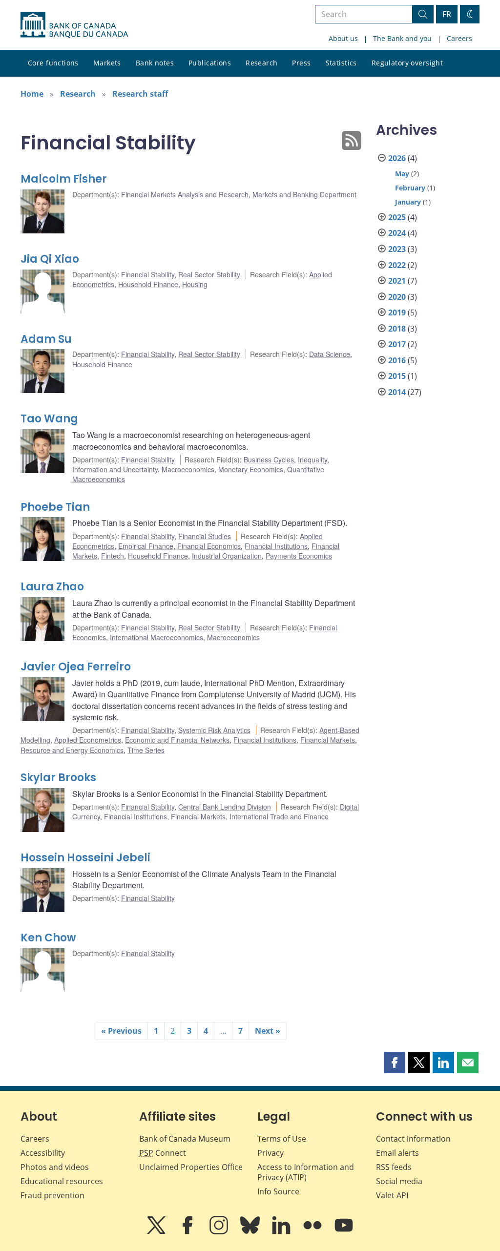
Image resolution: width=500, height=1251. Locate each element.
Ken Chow (48, 937)
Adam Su (46, 339)
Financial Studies (204, 536)
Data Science (329, 354)
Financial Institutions (276, 546)
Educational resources (62, 1181)
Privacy (270, 1152)
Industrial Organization (227, 556)
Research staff (140, 93)
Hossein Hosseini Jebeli (85, 857)
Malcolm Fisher (64, 179)
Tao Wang (49, 418)
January (408, 202)
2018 (397, 328)
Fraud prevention (52, 1195)
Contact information (413, 1138)
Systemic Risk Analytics (214, 730)
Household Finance (148, 284)
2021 (397, 280)
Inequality (312, 459)
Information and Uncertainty (115, 469)
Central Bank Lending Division (224, 807)
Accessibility (43, 1152)
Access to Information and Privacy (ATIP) (305, 1172)
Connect (162, 1152)
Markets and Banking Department (304, 194)
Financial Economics (209, 546)
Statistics (341, 62)
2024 (397, 233)
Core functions (53, 62)
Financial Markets (327, 740)
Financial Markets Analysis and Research (185, 194)
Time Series (146, 750)
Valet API (392, 1195)
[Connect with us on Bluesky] (251, 1232)
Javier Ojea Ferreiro (76, 666)
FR (446, 14)
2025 (397, 217)
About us (343, 38)
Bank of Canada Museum (184, 1138)
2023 (397, 249)
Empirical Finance (145, 546)
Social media (399, 1181)
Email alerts (397, 1152)
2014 (397, 392)
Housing (195, 284)
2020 (397, 297)
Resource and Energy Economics (72, 750)
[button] (394, 1062)
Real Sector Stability (209, 274)
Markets (107, 62)
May (402, 173)
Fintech (112, 556)
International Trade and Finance (279, 816)
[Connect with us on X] (157, 1232)
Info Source (278, 1191)
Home (32, 93)
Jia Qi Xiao (50, 259)
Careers (459, 38)
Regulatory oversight (407, 62)
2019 (397, 312)
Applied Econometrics (87, 740)
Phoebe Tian (55, 507)
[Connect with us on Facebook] (188, 1232)
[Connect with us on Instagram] (219, 1232)
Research (261, 62)
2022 (397, 265)
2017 (397, 344)
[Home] (74, 25)
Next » (267, 1030)
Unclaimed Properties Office (191, 1167)
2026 (397, 158)
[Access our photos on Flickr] (313, 1232)
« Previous (121, 1030)
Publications (209, 62)
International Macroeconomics (156, 637)
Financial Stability (147, 274)
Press (301, 62)
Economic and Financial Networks (177, 740)
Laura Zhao (52, 586)
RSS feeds (394, 1167)
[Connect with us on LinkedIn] (282, 1232)
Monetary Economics (250, 469)
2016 (397, 360)
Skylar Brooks (58, 777)
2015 (397, 376)
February (410, 187)
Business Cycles (269, 459)
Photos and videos (55, 1167)
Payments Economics (299, 556)
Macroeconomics (188, 469)
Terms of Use (281, 1138)
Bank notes (155, 62)
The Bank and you (402, 38)
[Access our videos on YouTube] (343, 1232)
